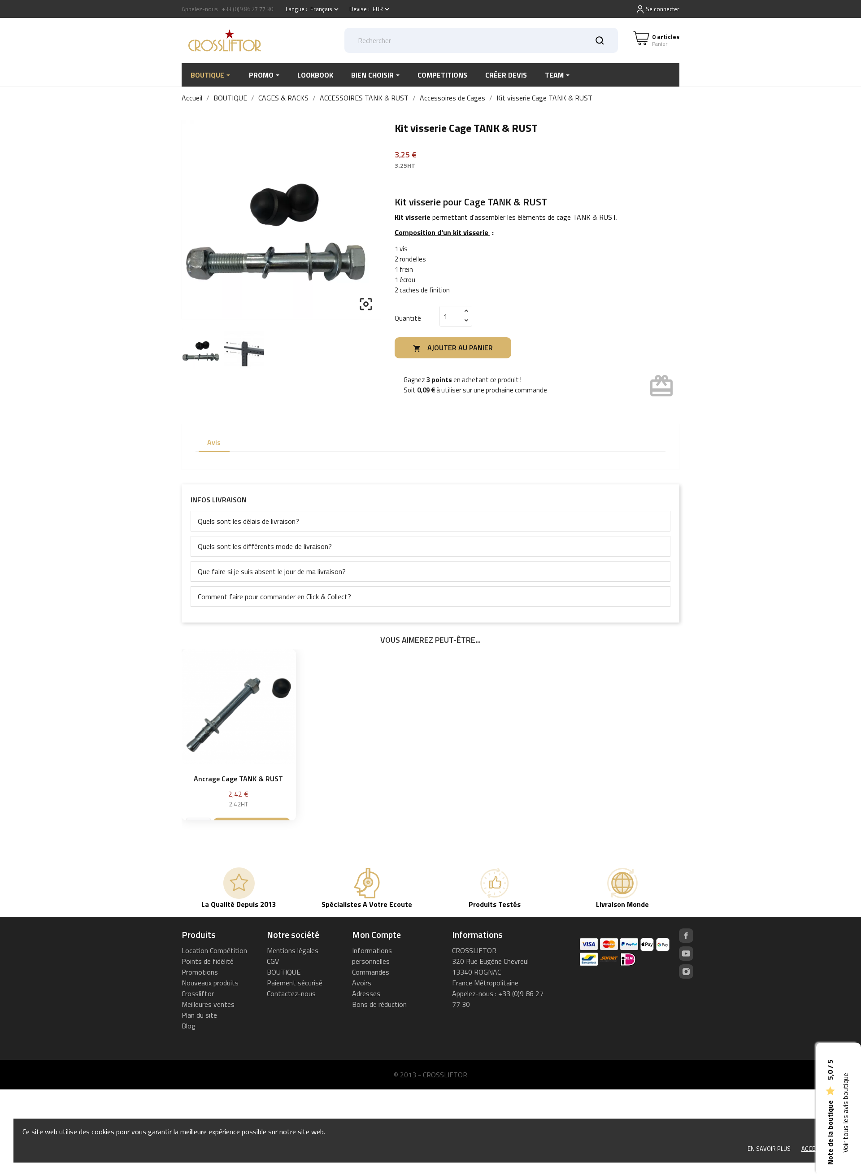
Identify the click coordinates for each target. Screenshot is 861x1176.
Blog (189, 1025)
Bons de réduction (379, 1004)
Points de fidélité (208, 961)
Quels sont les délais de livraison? (248, 521)
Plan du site (199, 1015)
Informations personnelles (372, 956)
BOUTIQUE (283, 972)
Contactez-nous (291, 993)
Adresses (366, 993)
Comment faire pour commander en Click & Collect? (274, 596)
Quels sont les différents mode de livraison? (265, 546)
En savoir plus (769, 1148)
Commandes (370, 972)
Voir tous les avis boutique (845, 1113)
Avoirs (361, 982)
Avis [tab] (214, 442)
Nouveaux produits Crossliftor (210, 988)
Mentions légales (292, 950)
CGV (273, 961)
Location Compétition (214, 950)
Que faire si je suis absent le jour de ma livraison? (272, 571)
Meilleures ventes (208, 1004)
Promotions (200, 972)
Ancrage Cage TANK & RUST (238, 778)
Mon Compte (376, 934)
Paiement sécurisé (294, 982)
